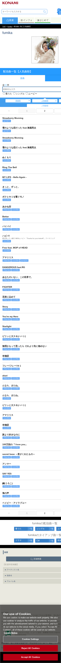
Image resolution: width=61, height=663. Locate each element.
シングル (20, 93)
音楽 (11, 20)
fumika (10, 26)
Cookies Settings (30, 639)
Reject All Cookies (30, 648)
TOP (4, 26)
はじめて (44, 20)
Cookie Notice (10, 633)
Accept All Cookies (30, 657)
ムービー (32, 93)
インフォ (27, 20)
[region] (30, 634)
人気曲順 (44, 101)
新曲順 (18, 101)
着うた (8, 93)
